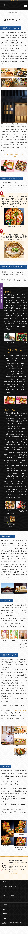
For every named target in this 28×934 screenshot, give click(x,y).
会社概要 (5, 918)
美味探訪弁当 (6, 913)
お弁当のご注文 (7, 891)
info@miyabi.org (13, 873)
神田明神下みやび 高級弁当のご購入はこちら (14, 155)
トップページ (6, 881)
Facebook (14, 710)
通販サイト (6, 909)
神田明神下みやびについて (9, 886)
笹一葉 (4, 900)
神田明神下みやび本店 (8, 895)
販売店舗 (5, 904)
